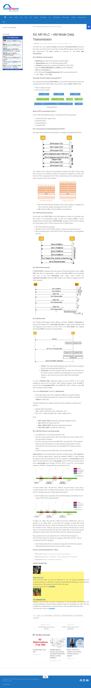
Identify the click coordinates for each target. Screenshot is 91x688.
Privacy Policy (82, 17)
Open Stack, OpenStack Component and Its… (10, 67)
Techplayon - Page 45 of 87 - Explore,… (12, 58)
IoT (50, 17)
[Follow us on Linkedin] (84, 680)
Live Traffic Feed (12, 37)
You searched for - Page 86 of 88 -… (11, 62)
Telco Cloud (65, 17)
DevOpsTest (56, 17)
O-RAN (73, 17)
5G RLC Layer (56, 26)
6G (21, 17)
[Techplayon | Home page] (11, 8)
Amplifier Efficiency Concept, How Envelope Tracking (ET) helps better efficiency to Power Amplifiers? (57, 653)
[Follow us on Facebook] (81, 680)
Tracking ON (17, 69)
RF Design (43, 17)
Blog (4, 22)
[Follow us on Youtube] (87, 680)
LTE (31, 17)
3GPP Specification (39, 26)
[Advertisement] (58, 625)
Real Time (12, 69)
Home (10, 17)
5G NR (49, 26)
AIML (16, 17)
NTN (26, 17)
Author (36, 43)
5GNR (36, 17)
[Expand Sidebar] (89, 26)
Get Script (7, 69)
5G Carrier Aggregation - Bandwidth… (12, 41)
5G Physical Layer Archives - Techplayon (12, 45)
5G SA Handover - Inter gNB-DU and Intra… (12, 50)
